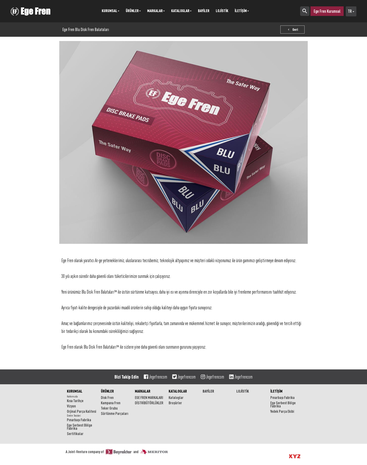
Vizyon (71, 406)
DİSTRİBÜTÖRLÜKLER (149, 403)
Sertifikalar (75, 433)
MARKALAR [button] (155, 10)
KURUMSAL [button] (109, 10)
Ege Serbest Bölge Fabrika (79, 426)
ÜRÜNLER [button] (132, 10)
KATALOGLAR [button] (180, 10)
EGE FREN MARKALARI (149, 397)
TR (350, 11)
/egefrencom (158, 377)
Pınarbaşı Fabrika (79, 420)
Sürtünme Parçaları (114, 413)
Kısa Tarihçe (75, 401)
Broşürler (175, 403)
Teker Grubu (109, 408)
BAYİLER (203, 10)
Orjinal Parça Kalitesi (81, 411)
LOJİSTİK (222, 10)
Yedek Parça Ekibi (282, 411)
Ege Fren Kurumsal (327, 11)
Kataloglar (176, 397)
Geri (292, 29)
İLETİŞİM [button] (241, 10)
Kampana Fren (110, 403)
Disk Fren (107, 397)
